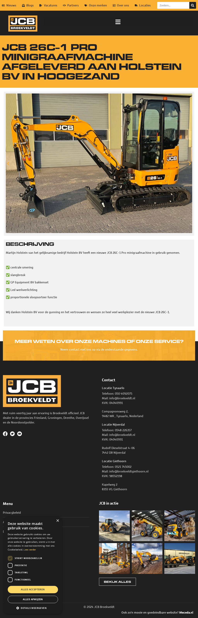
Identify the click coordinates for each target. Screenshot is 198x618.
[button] (118, 21)
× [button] (57, 520)
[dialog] (33, 565)
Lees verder (30, 549)
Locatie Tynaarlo (113, 388)
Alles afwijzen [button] (33, 599)
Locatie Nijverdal (113, 424)
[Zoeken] (192, 5)
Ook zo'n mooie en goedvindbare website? (157, 612)
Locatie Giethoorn (114, 461)
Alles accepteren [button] (33, 589)
